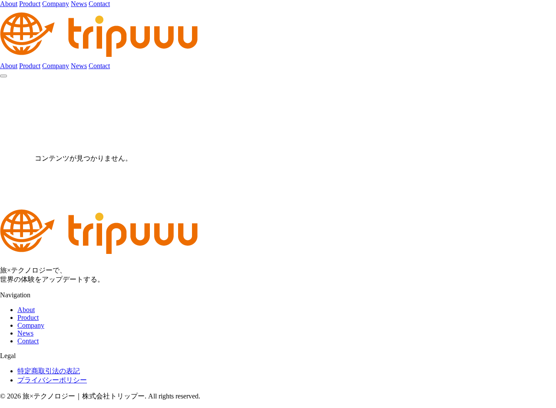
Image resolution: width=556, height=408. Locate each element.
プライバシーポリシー (52, 380)
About (8, 3)
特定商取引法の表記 (48, 371)
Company (55, 3)
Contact (99, 3)
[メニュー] (3, 76)
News (79, 3)
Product (29, 3)
